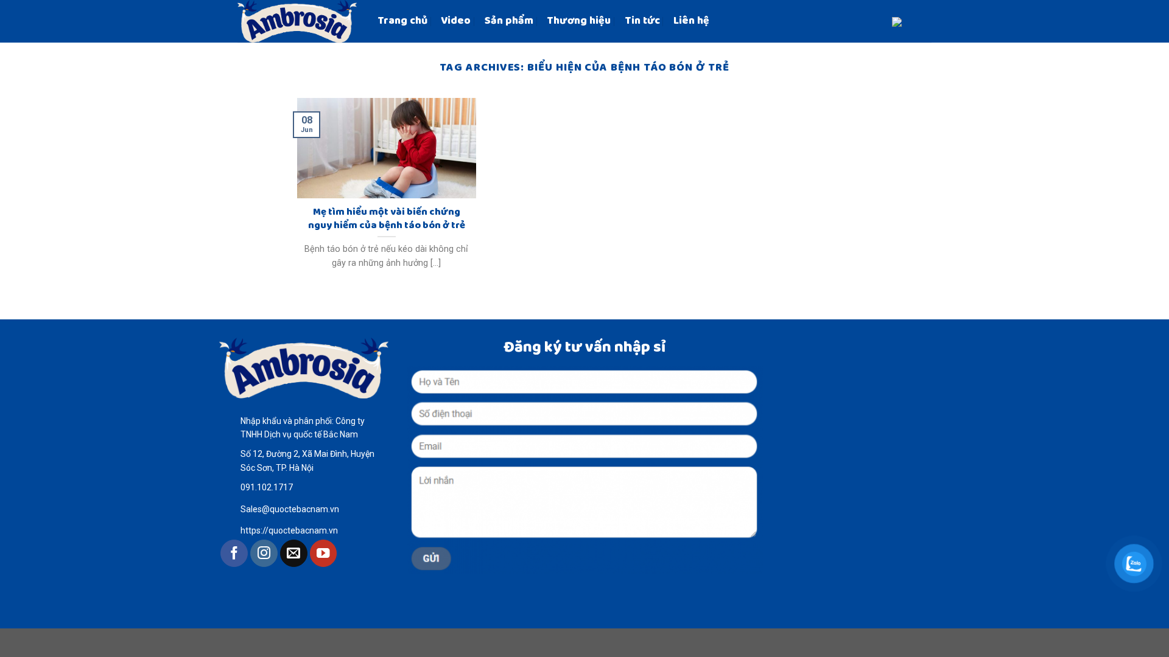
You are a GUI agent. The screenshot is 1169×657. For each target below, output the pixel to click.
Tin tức (642, 21)
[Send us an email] (293, 553)
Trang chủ (402, 21)
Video (456, 21)
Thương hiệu (579, 21)
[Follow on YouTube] (323, 553)
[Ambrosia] (298, 21)
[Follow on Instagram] (264, 553)
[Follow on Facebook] (234, 553)
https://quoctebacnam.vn (289, 530)
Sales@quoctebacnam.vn (289, 509)
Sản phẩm (509, 21)
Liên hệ (691, 21)
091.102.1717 (266, 487)
